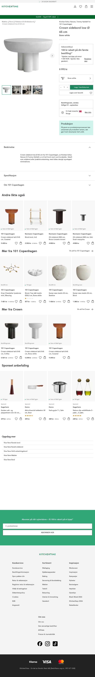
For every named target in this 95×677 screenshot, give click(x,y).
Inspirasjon (73, 572)
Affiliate (41, 630)
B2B (13, 601)
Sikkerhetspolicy (18, 593)
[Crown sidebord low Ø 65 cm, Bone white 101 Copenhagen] (28, 55)
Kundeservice (17, 568)
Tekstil (44, 588)
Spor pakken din (18, 576)
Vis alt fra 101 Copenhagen (79, 251)
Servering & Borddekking (51, 580)
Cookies (15, 597)
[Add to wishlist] (16, 243)
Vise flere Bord (9, 460)
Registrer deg (87, 60)
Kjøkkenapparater (48, 572)
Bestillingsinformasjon (20, 572)
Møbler (5, 22)
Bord (11, 22)
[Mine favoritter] (80, 6)
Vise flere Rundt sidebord (13, 447)
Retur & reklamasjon (19, 580)
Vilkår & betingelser (19, 588)
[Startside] (10, 6)
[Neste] (52, 55)
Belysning (46, 593)
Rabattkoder (73, 605)
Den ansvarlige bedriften (47, 626)
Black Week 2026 (75, 597)
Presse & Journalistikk (46, 634)
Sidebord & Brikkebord (24, 22)
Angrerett (15, 605)
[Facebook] (40, 643)
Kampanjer (73, 576)
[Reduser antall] (60, 87)
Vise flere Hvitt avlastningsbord (15, 451)
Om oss (41, 622)
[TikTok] (55, 643)
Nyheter (72, 580)
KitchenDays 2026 (76, 601)
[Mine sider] (75, 6)
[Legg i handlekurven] (20, 243)
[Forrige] (4, 55)
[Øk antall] (67, 87)
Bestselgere (73, 584)
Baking (44, 576)
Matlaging (46, 568)
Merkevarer (73, 568)
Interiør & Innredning (50, 597)
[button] (63, 39)
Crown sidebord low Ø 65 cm (13, 24)
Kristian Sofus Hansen (67, 22)
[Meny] (92, 6)
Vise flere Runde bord (12, 443)
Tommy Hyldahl (82, 22)
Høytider (72, 588)
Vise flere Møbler (10, 455)
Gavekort (45, 601)
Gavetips (72, 593)
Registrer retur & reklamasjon (23, 584)
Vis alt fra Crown (83, 309)
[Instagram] (47, 643)
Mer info (88, 112)
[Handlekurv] (86, 6)
